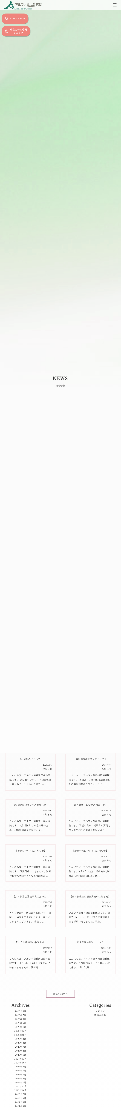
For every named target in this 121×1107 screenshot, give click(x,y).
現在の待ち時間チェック (16, 31)
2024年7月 (20, 1070)
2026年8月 (20, 1011)
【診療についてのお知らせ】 (30, 851)
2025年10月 (20, 1035)
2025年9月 (20, 1039)
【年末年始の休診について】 (90, 942)
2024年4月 (20, 1078)
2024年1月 (20, 1082)
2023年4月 (20, 1098)
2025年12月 (20, 1031)
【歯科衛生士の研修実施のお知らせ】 (90, 896)
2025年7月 (20, 1047)
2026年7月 (20, 1015)
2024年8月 (20, 1066)
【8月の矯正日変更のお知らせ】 (90, 805)
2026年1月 (20, 1027)
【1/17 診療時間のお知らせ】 (31, 942)
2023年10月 (20, 1090)
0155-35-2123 (15, 19)
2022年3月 (20, 1102)
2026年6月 (20, 1019)
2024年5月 (20, 1075)
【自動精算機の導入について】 (90, 759)
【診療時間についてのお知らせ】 (31, 805)
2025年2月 (20, 1051)
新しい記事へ (60, 994)
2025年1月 (20, 1055)
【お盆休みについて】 (31, 759)
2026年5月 (20, 1023)
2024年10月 (20, 1063)
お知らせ (47, 769)
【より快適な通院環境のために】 (31, 896)
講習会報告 (100, 1015)
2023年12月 (20, 1086)
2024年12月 (20, 1059)
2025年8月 (20, 1043)
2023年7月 (20, 1094)
